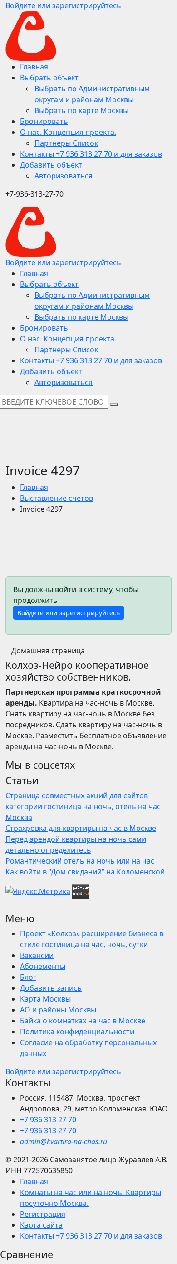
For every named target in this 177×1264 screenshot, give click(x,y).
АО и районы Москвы (58, 1010)
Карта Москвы (45, 999)
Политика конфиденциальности (77, 1032)
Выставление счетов (56, 498)
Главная (34, 487)
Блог (28, 977)
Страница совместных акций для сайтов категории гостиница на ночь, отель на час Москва (83, 806)
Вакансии (37, 955)
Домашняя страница (48, 651)
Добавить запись (51, 988)
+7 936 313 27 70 (48, 1120)
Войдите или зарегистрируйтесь (68, 612)
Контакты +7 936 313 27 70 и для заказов (91, 1236)
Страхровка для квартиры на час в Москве (80, 828)
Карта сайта (41, 1225)
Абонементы (42, 966)
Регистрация (42, 1214)
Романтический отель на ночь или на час (79, 861)
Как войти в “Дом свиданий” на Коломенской (85, 872)
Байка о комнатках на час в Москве (82, 1021)
